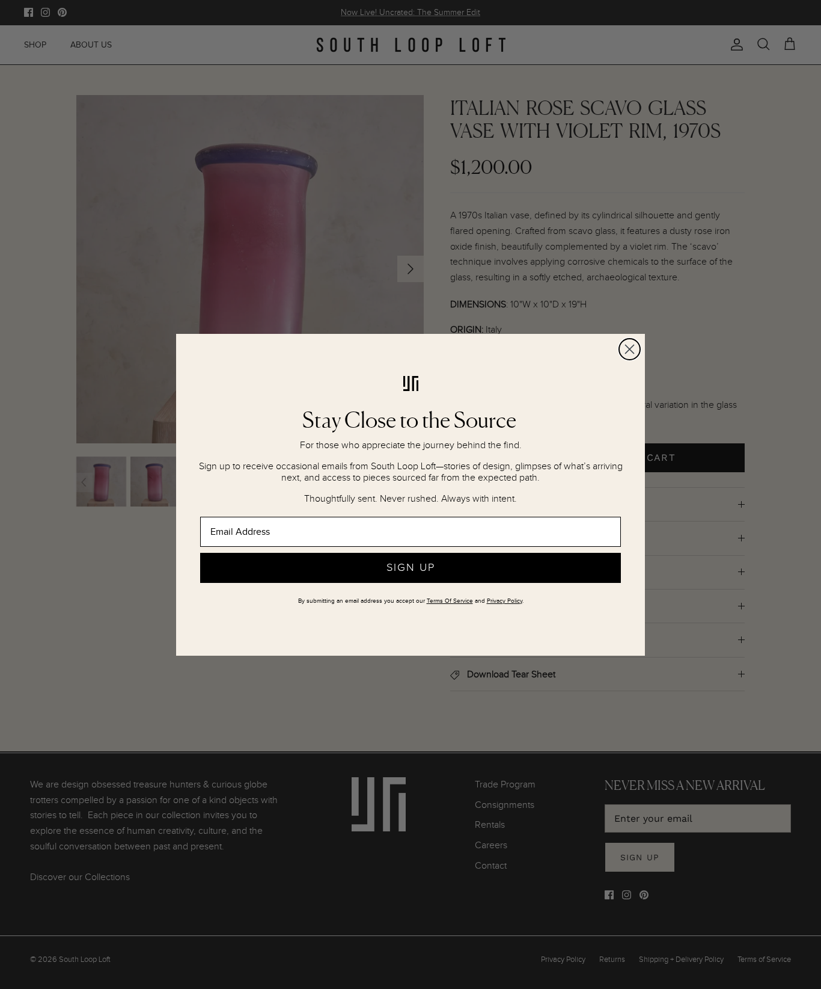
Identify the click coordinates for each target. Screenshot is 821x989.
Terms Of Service (450, 601)
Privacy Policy (504, 601)
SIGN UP (410, 567)
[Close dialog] (629, 349)
